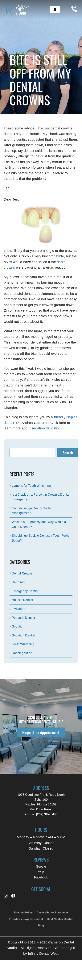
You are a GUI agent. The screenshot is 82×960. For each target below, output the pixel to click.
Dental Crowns (22, 573)
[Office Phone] (74, 13)
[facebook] (13, 896)
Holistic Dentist (22, 599)
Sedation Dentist (23, 635)
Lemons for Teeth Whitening (31, 485)
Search (68, 452)
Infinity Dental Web (43, 953)
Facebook (41, 877)
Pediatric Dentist (23, 617)
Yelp (41, 872)
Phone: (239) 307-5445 (40, 814)
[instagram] (5, 896)
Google (41, 866)
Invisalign (18, 608)
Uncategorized (22, 653)
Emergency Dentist (25, 591)
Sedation (18, 626)
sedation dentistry (45, 428)
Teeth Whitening (23, 644)
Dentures (18, 582)
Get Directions (40, 809)
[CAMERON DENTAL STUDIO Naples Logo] (18, 5)
